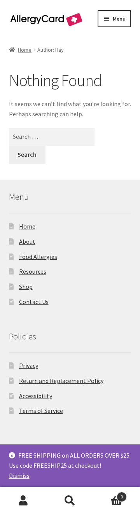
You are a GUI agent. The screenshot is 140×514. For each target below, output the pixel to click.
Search (70, 501)
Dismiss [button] (19, 475)
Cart (108, 494)
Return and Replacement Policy (61, 381)
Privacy (28, 365)
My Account (23, 501)
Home (25, 49)
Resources (32, 271)
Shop (26, 286)
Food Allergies (38, 256)
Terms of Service (41, 410)
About (27, 241)
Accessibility (35, 396)
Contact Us (34, 302)
